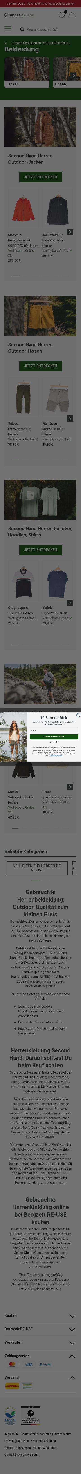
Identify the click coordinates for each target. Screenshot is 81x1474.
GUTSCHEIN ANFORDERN (54, 737)
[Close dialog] (78, 715)
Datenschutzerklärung (56, 755)
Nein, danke (54, 742)
